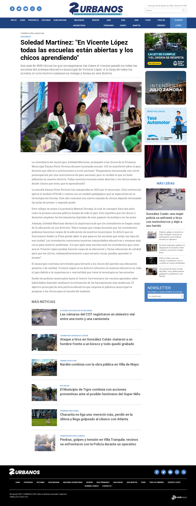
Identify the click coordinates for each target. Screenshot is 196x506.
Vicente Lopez (179, 23)
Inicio (14, 20)
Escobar (46, 20)
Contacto (106, 486)
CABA (22, 20)
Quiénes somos (92, 486)
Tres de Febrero (161, 23)
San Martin (136, 23)
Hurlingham (60, 20)
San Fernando (109, 23)
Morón (95, 20)
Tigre (148, 20)
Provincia (33, 20)
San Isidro (123, 23)
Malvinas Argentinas (79, 23)
